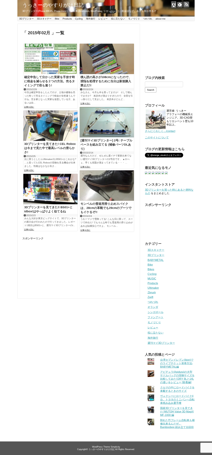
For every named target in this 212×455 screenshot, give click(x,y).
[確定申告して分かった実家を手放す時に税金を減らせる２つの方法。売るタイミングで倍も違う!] (50, 59)
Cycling (79, 18)
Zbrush (152, 292)
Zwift (150, 297)
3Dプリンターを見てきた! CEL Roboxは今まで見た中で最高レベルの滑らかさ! (50, 148)
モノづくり (134, 18)
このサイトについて (157, 137)
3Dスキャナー (44, 18)
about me (160, 18)
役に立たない (118, 18)
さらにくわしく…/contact (160, 131)
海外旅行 (90, 18)
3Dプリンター (26, 18)
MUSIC (152, 278)
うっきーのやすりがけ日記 (52, 5)
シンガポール (155, 312)
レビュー (103, 18)
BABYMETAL (156, 260)
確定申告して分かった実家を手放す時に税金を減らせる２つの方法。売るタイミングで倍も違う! (49, 81)
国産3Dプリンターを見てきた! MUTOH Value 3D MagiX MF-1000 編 (177, 411)
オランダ (153, 307)
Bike (57, 18)
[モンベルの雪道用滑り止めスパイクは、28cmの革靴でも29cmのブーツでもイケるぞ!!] (107, 186)
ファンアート (155, 317)
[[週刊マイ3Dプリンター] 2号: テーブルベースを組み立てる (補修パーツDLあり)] (107, 122)
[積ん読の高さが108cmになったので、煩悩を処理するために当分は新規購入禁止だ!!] (107, 59)
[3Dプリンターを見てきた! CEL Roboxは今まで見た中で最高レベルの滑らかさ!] (50, 126)
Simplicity (115, 447)
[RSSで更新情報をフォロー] (186, 6)
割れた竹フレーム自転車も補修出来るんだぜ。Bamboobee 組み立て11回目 (177, 424)
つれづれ (147, 18)
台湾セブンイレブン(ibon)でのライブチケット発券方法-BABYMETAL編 (176, 363)
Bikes (151, 269)
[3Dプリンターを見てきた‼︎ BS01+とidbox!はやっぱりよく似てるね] (50, 189)
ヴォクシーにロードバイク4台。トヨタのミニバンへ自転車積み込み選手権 (177, 399)
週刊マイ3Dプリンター (161, 343)
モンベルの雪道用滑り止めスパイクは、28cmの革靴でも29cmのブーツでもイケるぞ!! (106, 208)
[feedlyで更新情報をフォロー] (180, 6)
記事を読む (29, 107)
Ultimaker (153, 287)
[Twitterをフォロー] (173, 6)
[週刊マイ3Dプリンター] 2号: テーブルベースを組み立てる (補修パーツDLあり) (106, 144)
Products (67, 18)
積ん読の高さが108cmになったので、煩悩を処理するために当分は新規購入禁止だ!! (106, 81)
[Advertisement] (50, 263)
